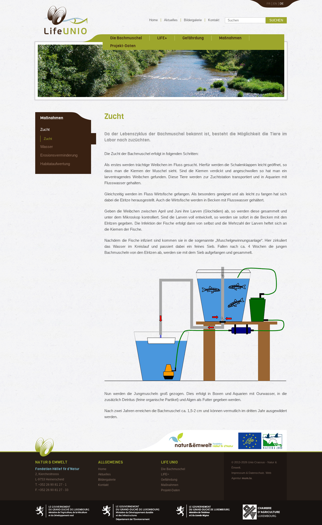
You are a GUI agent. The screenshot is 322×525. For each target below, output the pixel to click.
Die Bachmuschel (126, 38)
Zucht (45, 129)
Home (153, 20)
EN (275, 3)
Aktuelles (171, 20)
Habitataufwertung (55, 164)
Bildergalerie (193, 20)
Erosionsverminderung (58, 155)
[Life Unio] (62, 35)
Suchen (276, 20)
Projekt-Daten (123, 45)
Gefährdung (193, 38)
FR (268, 3)
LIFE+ (162, 38)
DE (282, 3)
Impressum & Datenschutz (247, 472)
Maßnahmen (230, 38)
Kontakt (213, 20)
